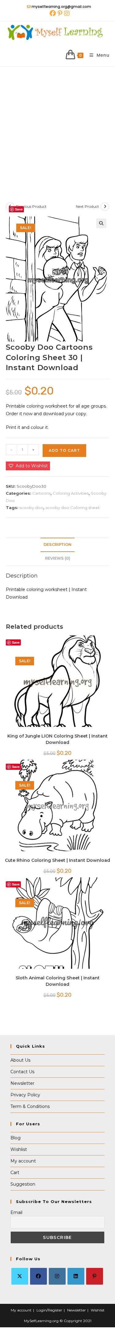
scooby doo (31, 507)
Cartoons (41, 493)
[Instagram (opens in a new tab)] (66, 13)
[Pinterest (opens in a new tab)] (60, 13)
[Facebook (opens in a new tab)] (53, 13)
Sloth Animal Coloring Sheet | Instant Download (58, 981)
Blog (15, 1138)
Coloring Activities (71, 493)
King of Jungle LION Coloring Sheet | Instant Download (57, 739)
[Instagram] (57, 1276)
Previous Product (31, 206)
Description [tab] (57, 544)
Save (19, 209)
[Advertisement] (57, 127)
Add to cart (64, 450)
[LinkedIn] (75, 1276)
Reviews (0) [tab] (57, 558)
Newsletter (22, 1083)
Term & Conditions (30, 1106)
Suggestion (22, 1184)
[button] (101, 223)
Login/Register (49, 1310)
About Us (20, 1060)
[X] (19, 1276)
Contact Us (22, 1071)
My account (23, 1161)
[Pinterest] (94, 1276)
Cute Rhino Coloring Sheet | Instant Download (57, 860)
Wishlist (18, 1149)
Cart (14, 1172)
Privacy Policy (25, 1095)
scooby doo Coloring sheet (72, 507)
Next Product (87, 206)
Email (16, 1212)
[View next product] (105, 206)
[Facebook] (38, 1276)
